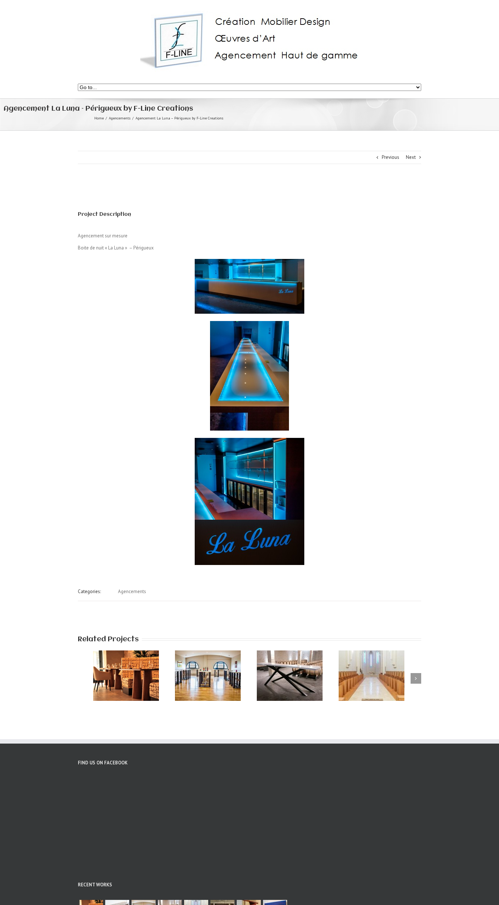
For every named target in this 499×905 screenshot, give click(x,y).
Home (99, 118)
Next (411, 157)
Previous (390, 157)
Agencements (119, 118)
